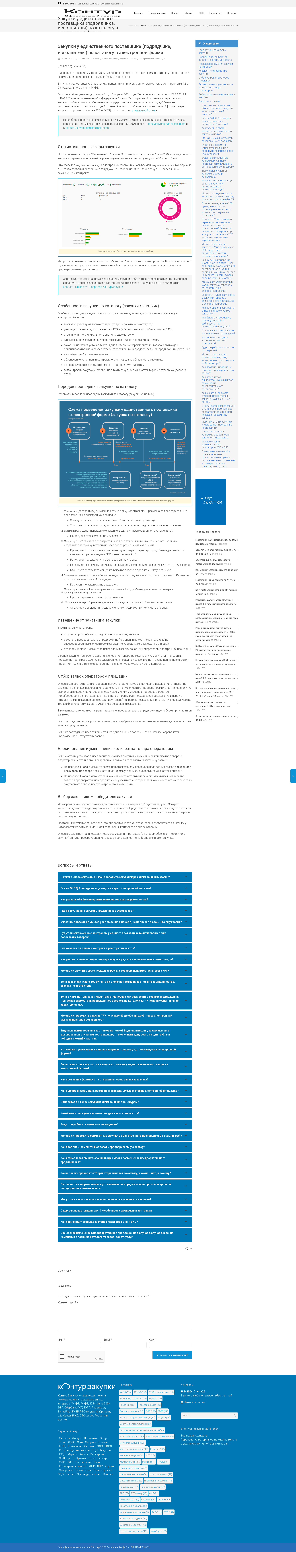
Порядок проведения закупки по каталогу (216, 65)
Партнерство (83, 1462)
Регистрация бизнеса (73, 1466)
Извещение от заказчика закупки (213, 72)
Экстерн (64, 1438)
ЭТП (169, 1512)
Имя (61, 1339)
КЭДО (71, 1442)
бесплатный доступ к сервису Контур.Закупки (93, 286)
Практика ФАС (129, 1487)
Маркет (72, 1454)
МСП (150, 1455)
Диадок (77, 1438)
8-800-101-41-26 (72, 3)
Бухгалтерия (83, 1470)
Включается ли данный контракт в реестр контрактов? (215, 173)
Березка (155, 1398)
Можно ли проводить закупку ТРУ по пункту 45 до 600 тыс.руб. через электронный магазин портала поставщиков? (218, 250)
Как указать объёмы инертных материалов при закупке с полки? (217, 131)
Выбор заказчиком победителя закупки (217, 96)
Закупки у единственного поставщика (142, 1430)
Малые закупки (130, 1462)
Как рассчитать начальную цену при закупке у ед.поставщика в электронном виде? (217, 185)
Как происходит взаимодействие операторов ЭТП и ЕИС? (216, 444)
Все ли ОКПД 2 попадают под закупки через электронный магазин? (216, 121)
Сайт (152, 1339)
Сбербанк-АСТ (129, 1499)
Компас (103, 1442)
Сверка (70, 1474)
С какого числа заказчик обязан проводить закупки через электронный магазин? (217, 110)
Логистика (91, 1438)
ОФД (62, 1454)
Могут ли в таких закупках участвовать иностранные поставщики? (217, 424)
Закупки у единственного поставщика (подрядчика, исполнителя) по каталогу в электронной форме (194, 25)
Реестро (102, 1458)
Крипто (81, 1458)
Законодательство (89, 1474)
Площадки (215, 13)
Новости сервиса (161, 1474)
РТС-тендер (139, 1493)
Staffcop (64, 1458)
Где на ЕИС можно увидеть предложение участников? (217, 139)
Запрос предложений (160, 1436)
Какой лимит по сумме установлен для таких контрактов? (215, 340)
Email (108, 1339)
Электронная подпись (133, 1518)
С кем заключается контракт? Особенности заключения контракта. (216, 434)
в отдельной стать (144, 110)
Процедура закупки (153, 1487)
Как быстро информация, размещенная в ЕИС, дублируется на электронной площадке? (216, 322)
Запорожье (66, 1470)
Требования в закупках (133, 1506)
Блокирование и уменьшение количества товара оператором (216, 87)
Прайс (174, 13)
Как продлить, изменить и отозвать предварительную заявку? (218, 370)
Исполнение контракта (134, 1449)
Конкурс (157, 1449)
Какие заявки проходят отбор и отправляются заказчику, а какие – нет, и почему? (217, 397)
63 (190, 1249)
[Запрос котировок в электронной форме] (293, 776)
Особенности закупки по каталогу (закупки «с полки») (215, 58)
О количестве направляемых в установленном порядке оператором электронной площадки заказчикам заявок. (218, 411)
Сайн (80, 1442)
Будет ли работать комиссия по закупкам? (218, 349)
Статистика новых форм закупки (212, 51)
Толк (62, 1442)
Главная (139, 13)
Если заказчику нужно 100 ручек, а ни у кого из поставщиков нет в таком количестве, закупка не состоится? (217, 209)
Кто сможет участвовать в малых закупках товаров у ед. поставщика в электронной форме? (217, 286)
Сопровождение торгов (74, 1450)
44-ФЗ (126, 1392)
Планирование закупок (158, 1480)
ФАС (157, 1512)
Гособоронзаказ (150, 1405)
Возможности (157, 13)
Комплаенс (75, 1446)
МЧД (62, 1446)
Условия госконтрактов (134, 1512)
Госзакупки (128, 1405)
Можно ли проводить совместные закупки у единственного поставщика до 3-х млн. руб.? (218, 359)
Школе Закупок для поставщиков (87, 127)
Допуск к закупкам (132, 1411)
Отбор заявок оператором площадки (214, 79)
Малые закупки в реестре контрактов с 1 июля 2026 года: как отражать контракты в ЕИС (216, 678)
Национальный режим (133, 1474)
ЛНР (100, 1466)
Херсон (109, 1466)
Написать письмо (194, 1402)
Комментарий (68, 1302)
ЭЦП (201, 13)
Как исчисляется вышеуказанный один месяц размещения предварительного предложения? (218, 383)
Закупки (90, 1442)
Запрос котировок (132, 1436)
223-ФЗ (140, 1392)
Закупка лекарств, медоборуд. (137, 1417)
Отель (91, 1458)
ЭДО (100, 1446)
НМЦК (163, 1462)
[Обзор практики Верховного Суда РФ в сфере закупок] (3, 776)
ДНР (92, 1466)
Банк (97, 1462)
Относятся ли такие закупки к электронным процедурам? (218, 332)
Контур (108, 1474)
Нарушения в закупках (133, 1468)
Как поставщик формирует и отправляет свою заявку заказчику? (218, 310)
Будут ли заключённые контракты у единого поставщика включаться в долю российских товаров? (218, 162)
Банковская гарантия (133, 1398)
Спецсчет (148, 1499)
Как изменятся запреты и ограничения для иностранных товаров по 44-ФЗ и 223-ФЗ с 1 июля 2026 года (215, 692)
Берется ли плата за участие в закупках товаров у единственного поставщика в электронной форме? (218, 299)
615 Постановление (161, 1392)
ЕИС (151, 1411)
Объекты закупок (131, 1480)
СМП (153, 1493)
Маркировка (98, 1454)
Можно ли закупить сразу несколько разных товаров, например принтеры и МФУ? (218, 196)
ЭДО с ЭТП (66, 1462)
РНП (124, 1493)
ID (73, 1458)
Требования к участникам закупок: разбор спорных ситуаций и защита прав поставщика (216, 618)
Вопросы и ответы (209, 101)
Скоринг (89, 1446)
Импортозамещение (132, 1443)
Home (143, 25)
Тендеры (105, 1450)
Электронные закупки (133, 1525)
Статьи (231, 13)
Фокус (104, 1438)
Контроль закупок (131, 1455)
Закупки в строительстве (135, 1424)
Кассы (83, 1454)
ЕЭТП (163, 1411)
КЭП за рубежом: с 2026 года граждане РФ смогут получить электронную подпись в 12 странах (215, 650)
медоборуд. (159, 1531)
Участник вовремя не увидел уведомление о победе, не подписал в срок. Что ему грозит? (218, 149)
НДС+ (108, 1446)
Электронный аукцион (134, 1531)
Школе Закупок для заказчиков (165, 123)
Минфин (148, 1462)
